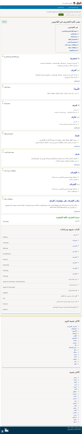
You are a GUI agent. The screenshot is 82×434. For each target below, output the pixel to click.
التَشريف (74, 273)
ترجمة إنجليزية (73, 50)
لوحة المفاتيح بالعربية (73, 7)
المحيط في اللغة (72, 39)
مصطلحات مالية (72, 47)
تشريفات (74, 240)
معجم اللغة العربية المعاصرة (69, 31)
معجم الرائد (74, 36)
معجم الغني (74, 34)
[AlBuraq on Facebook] (2, 432)
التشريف (74, 246)
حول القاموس (60, 7)
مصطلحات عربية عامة (71, 45)
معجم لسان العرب (72, 42)
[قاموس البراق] (77, 3)
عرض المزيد (77, 81)
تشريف (75, 234)
